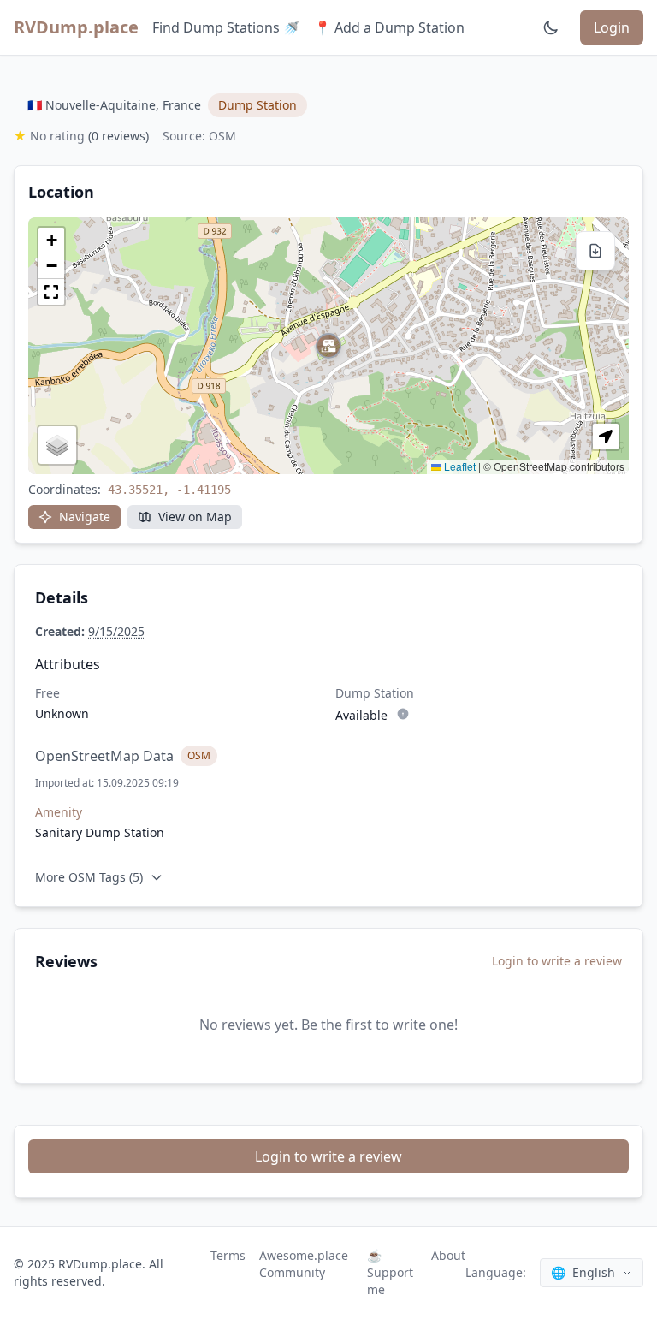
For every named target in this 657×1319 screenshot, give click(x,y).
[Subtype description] (402, 713)
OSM (198, 755)
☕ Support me (390, 1272)
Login (612, 27)
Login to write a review (557, 961)
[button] (328, 346)
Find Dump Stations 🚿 (226, 27)
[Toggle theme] (551, 27)
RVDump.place (76, 27)
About (448, 1255)
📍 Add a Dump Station (389, 27)
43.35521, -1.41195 (169, 489)
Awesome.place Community (303, 1263)
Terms (228, 1255)
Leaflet (458, 466)
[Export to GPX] (595, 250)
